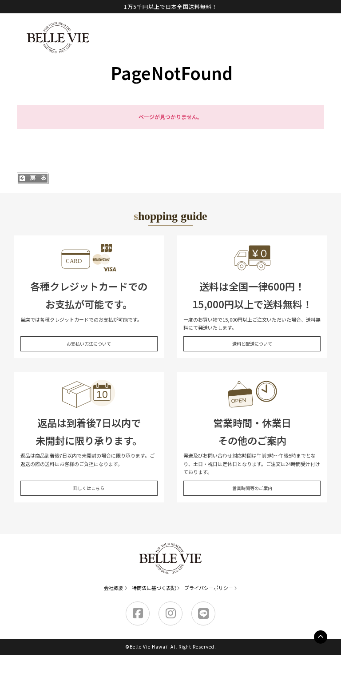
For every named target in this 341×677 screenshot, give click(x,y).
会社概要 (113, 587)
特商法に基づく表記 (154, 587)
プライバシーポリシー (208, 587)
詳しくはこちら (88, 488)
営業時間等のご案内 (252, 488)
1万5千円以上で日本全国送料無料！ (171, 6)
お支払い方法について (89, 343)
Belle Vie (58, 37)
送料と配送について (252, 343)
